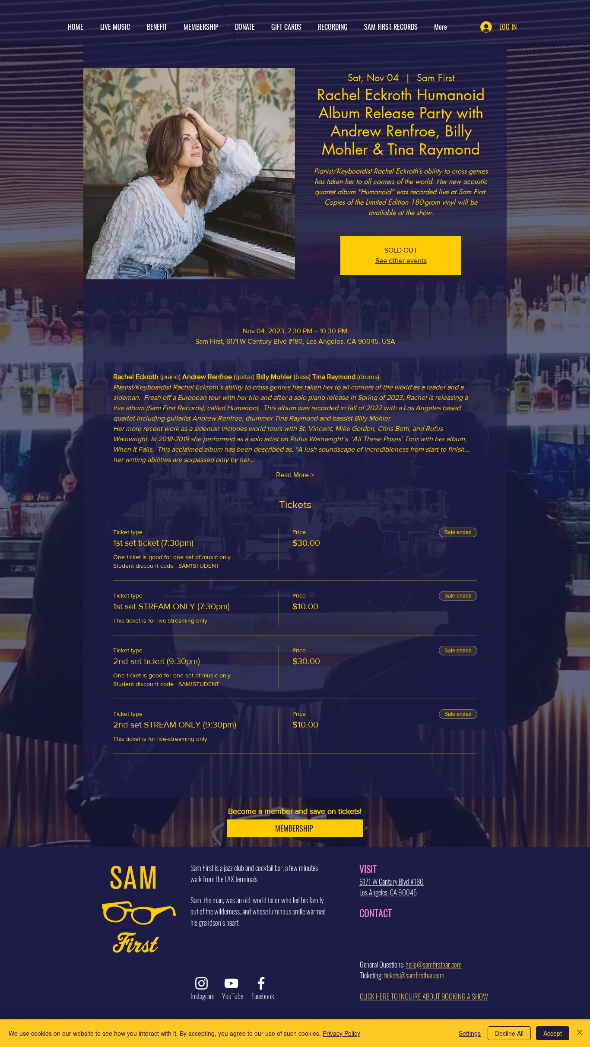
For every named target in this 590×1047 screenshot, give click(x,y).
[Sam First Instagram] (201, 983)
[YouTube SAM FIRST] (231, 983)
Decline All (509, 1033)
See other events (401, 260)
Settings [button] (470, 1033)
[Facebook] (261, 983)
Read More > (295, 474)
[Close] (579, 1033)
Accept (552, 1033)
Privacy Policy (341, 1033)
